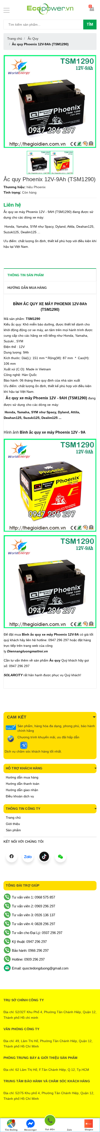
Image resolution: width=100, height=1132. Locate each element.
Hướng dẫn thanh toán (22, 783)
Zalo (69, 1129)
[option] (38, 162)
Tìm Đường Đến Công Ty (11, 1130)
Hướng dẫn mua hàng (22, 777)
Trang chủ (13, 817)
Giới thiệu (13, 824)
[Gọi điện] (50, 1121)
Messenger (30, 1129)
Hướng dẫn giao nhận (22, 790)
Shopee (89, 1129)
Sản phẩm (13, 830)
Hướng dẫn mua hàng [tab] (27, 288)
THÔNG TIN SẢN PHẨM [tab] (25, 275)
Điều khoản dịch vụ (20, 796)
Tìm (90, 24)
